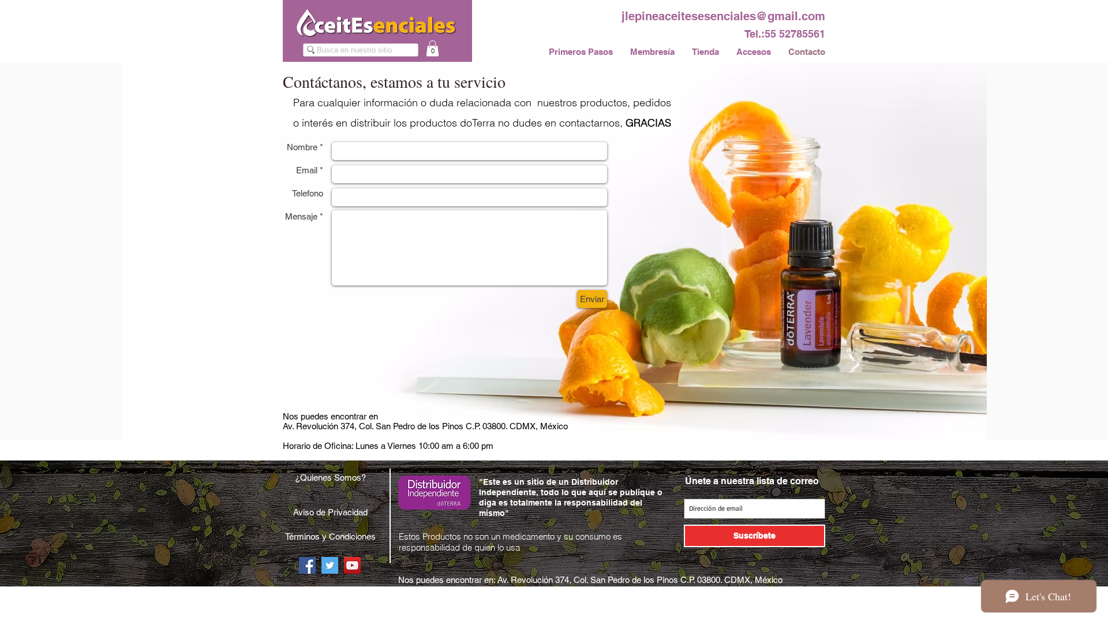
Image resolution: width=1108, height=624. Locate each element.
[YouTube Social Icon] (352, 565)
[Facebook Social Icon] (307, 565)
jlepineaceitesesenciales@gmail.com (723, 16)
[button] (432, 48)
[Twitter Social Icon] (329, 565)
